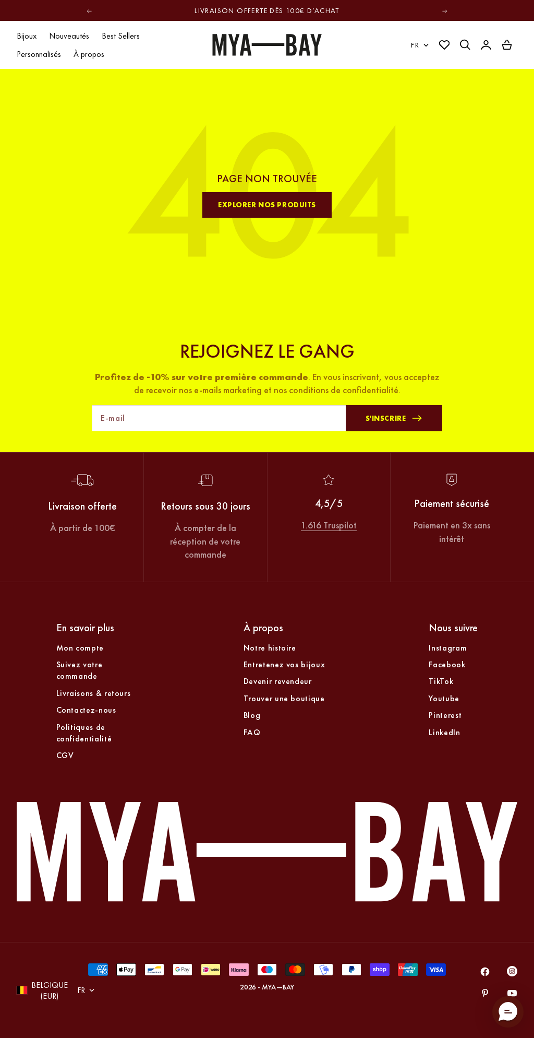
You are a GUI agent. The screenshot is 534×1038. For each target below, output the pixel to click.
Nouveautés (69, 35)
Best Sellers (121, 35)
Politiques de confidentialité (84, 733)
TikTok (441, 681)
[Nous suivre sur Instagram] (512, 973)
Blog (252, 715)
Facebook (447, 664)
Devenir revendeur (278, 681)
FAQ (252, 732)
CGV (65, 755)
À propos (89, 54)
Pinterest (445, 715)
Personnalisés (39, 54)
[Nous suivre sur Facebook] (485, 971)
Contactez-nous (86, 709)
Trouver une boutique (284, 698)
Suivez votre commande (79, 670)
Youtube (444, 698)
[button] (508, 1012)
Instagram (448, 647)
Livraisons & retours (93, 693)
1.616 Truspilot (329, 525)
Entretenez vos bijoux (284, 664)
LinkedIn (444, 732)
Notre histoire (270, 647)
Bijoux (27, 35)
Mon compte (80, 647)
